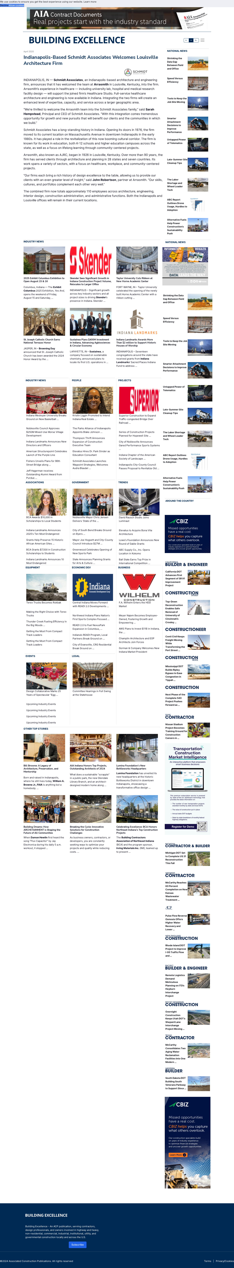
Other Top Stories (36, 728)
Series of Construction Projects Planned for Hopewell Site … (136, 433)
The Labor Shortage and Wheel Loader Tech (174, 436)
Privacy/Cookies (225, 1261)
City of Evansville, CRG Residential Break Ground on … (92, 646)
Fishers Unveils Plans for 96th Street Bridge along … (43, 462)
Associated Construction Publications (30, 1261)
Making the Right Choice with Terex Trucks (46, 613)
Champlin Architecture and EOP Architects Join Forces (136, 640)
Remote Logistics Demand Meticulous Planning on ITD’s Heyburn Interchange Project (175, 985)
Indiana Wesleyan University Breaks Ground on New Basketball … (46, 417)
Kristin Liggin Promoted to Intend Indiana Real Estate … (91, 417)
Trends (123, 482)
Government (80, 482)
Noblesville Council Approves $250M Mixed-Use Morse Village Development (44, 432)
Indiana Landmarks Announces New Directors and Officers (46, 443)
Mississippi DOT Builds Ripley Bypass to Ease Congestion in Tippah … (174, 673)
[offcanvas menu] (202, 40)
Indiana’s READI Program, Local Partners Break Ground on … (90, 636)
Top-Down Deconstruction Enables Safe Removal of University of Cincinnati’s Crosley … (174, 612)
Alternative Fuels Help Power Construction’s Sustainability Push (176, 226)
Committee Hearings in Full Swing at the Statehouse (92, 693)
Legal (76, 656)
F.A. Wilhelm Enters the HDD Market (135, 604)
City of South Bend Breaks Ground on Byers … (92, 532)
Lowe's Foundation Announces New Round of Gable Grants (139, 542)
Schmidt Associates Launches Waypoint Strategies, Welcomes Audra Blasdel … (90, 464)
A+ (196, 40)
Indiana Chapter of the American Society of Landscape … (137, 456)
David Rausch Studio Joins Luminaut (134, 519)
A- (186, 40)
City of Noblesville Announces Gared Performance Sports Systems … (139, 445)
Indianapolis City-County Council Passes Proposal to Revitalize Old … (139, 466)
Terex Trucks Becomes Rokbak (43, 602)
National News (177, 50)
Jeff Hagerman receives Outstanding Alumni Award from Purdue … (44, 474)
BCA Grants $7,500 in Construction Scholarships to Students (46, 551)
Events (30, 656)
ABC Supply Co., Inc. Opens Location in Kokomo (134, 551)
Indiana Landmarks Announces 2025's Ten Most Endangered (43, 532)
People (76, 380)
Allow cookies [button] (16, 5)
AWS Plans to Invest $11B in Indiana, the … (139, 630)
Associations (35, 482)
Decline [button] (4, 5)
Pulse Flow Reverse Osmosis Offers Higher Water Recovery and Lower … (176, 922)
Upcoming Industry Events (41, 704)
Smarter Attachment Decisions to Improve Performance (174, 125)
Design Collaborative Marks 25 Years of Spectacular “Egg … (43, 693)
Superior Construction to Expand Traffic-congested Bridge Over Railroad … (137, 419)
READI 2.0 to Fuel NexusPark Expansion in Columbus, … (89, 627)
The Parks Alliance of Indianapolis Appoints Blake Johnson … (92, 430)
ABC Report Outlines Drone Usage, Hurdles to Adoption (175, 458)
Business (124, 567)
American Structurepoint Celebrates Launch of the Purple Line (46, 453)
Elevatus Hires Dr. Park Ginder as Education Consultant (91, 453)
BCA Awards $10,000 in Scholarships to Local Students (43, 519)
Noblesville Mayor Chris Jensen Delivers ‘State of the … (90, 519)
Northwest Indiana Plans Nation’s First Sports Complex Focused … (91, 617)
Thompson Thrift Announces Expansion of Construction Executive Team (89, 442)
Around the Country (179, 500)
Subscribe (77, 1244)
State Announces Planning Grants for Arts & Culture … (91, 561)
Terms (207, 1261)
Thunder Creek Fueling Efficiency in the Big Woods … (46, 623)
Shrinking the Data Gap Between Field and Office (173, 299)
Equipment (33, 567)
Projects (124, 380)
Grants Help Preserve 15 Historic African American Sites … (44, 541)
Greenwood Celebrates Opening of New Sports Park (92, 551)
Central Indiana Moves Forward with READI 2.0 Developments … (91, 604)
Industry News (34, 241)
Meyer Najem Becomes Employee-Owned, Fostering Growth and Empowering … (138, 619)
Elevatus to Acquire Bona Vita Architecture (135, 532)
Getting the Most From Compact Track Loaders (44, 633)
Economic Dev (81, 567)
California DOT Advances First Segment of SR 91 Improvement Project (175, 578)
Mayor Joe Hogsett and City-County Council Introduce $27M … (93, 541)
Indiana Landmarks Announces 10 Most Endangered (45, 561)
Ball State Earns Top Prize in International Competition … (135, 561)
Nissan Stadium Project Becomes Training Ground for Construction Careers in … (176, 731)
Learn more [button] (90, 1)
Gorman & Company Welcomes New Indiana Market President (139, 650)
